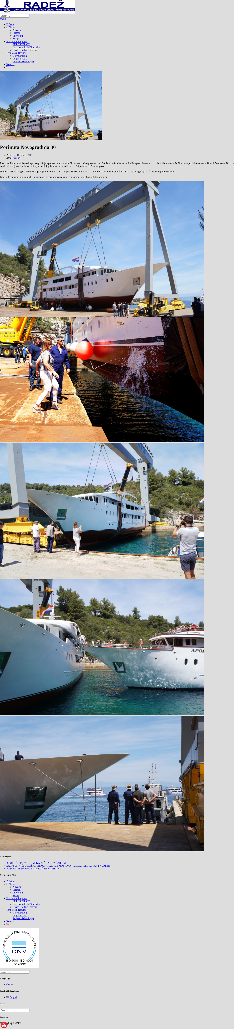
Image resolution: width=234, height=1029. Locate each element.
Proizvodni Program (16, 41)
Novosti (17, 30)
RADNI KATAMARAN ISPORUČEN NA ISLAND (33, 868)
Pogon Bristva (20, 58)
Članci (17, 158)
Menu (3, 18)
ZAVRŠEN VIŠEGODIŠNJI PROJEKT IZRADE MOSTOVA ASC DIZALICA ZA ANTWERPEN (58, 865)
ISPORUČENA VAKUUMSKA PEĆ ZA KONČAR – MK (37, 863)
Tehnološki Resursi (16, 53)
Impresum (18, 35)
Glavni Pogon (20, 55)
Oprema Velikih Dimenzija (26, 47)
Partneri (17, 32)
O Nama (10, 27)
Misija (16, 38)
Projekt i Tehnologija (23, 61)
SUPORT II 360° (21, 44)
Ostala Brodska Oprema (25, 50)
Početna (10, 24)
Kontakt (10, 64)
